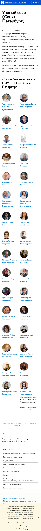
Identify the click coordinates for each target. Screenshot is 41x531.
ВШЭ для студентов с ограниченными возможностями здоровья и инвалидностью (18, 480)
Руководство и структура (12, 457)
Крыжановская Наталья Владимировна (25, 203)
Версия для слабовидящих (12, 484)
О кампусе (8, 450)
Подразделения (8, 461)
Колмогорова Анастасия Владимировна (7, 203)
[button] (15, 447)
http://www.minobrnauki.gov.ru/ (14, 499)
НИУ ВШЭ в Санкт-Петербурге (15, 2)
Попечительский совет (11, 468)
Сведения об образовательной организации (19, 453)
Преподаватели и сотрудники (14, 464)
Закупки (6, 475)
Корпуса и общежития (11, 471)
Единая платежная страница (13, 488)
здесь (17, 515)
